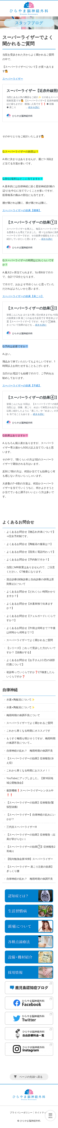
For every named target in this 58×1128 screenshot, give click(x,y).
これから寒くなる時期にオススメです (28, 730)
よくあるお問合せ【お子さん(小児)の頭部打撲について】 (30, 662)
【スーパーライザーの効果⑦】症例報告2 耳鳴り (30, 849)
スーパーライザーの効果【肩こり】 (23, 296)
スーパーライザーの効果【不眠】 (21, 385)
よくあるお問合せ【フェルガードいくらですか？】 (30, 618)
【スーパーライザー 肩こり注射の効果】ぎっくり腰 (30, 869)
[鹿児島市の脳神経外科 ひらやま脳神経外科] (29, 8)
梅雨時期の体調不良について (23, 715)
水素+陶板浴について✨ (20, 699)
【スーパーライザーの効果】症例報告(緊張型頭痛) (30, 804)
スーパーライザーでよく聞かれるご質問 (29, 640)
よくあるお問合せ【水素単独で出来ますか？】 (29, 606)
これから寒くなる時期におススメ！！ (28, 770)
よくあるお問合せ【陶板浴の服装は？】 (29, 544)
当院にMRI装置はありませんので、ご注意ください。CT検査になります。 (30, 569)
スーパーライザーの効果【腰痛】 (21, 210)
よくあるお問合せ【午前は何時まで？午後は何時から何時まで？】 (30, 630)
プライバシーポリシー (21, 1112)
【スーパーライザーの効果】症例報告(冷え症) (30, 760)
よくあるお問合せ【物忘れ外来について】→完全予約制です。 (30, 534)
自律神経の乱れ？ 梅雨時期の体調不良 (29, 750)
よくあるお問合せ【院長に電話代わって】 (30, 551)
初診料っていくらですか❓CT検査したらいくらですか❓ (30, 674)
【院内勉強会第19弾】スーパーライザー (29, 859)
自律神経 (10, 689)
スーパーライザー (12, 78)
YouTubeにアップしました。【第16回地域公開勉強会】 (29, 780)
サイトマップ (41, 1112)
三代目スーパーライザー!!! (21, 826)
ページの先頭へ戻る (31, 1076)
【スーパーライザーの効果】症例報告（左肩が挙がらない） (30, 837)
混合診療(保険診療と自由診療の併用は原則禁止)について (30, 581)
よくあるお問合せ (18, 522)
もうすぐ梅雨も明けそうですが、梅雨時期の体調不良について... (30, 740)
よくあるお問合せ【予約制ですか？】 (28, 559)
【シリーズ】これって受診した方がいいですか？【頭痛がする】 (30, 650)
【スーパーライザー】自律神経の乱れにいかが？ (30, 817)
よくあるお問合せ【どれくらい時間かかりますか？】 (30, 594)
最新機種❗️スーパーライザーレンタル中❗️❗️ (29, 792)
